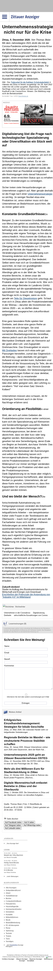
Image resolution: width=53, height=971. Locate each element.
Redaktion (10, 955)
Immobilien (10, 912)
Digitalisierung (39, 613)
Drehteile (7, 615)
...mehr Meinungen (12, 876)
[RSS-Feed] (48, 957)
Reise (8, 928)
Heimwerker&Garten (13, 909)
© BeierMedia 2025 (37, 957)
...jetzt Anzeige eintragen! (14, 945)
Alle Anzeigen (11, 887)
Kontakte (9, 914)
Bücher (8, 898)
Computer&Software (13, 901)
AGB (36, 955)
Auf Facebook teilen (13, 822)
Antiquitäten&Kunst (13, 890)
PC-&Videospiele (12, 925)
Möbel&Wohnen (12, 917)
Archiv (21, 957)
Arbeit (8, 893)
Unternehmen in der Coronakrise (17, 613)
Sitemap (27, 957)
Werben (17, 955)
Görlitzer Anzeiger (8, 959)
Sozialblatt (30, 961)
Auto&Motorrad (11, 895)
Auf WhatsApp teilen (32, 825)
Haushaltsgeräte (12, 906)
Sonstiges (9, 941)
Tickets (8, 936)
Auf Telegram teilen (13, 825)
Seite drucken (12, 819)
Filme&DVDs (11, 904)
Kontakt (30, 955)
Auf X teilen (29, 822)
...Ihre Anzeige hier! (12, 843)
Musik (8, 920)
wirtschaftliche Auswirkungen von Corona (30, 615)
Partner (24, 955)
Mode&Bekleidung (13, 922)
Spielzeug (10, 930)
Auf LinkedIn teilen (12, 828)
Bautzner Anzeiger (36, 959)
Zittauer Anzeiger (22, 959)
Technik (9, 933)
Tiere (8, 938)
